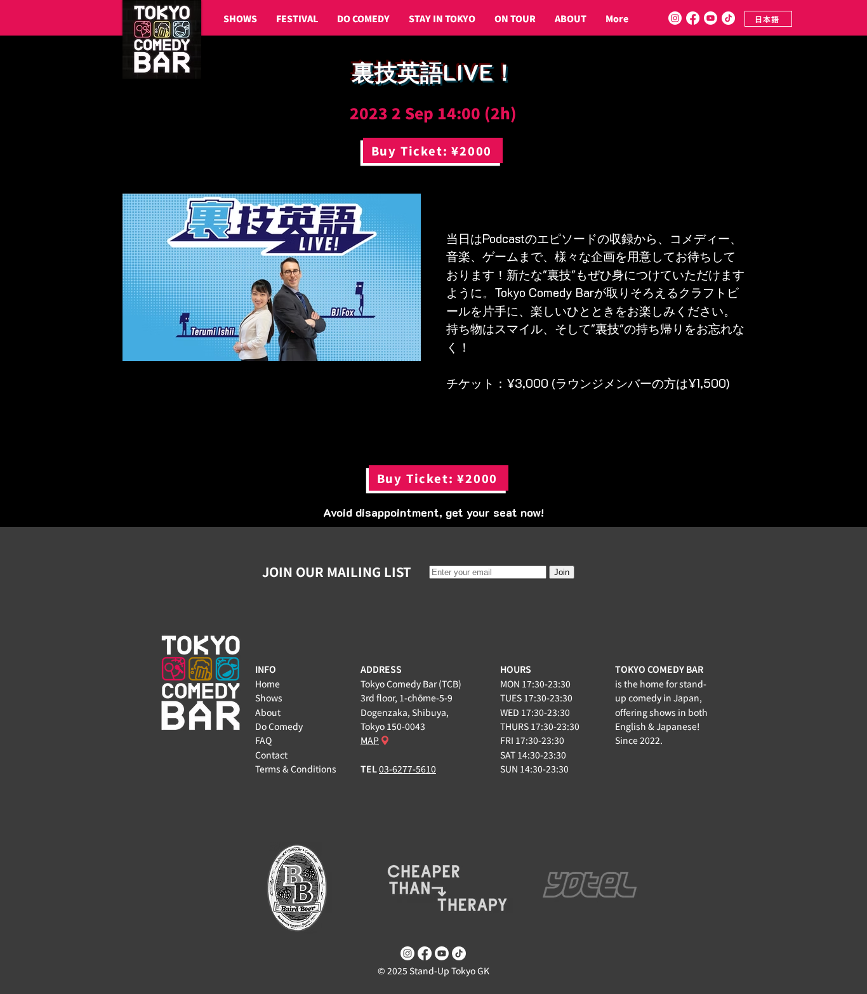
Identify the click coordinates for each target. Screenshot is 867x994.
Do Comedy (279, 726)
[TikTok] (728, 18)
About (268, 712)
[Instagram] (675, 18)
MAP (370, 740)
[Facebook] (692, 18)
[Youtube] (710, 18)
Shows (268, 697)
